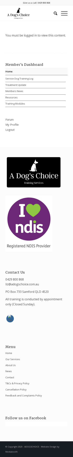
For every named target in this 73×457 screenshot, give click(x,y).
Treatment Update (15, 85)
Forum (9, 119)
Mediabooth (11, 451)
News (8, 371)
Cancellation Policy (16, 389)
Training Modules (15, 103)
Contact (9, 377)
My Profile (12, 124)
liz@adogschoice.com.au (22, 284)
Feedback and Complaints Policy (23, 395)
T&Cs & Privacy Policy (17, 383)
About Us (10, 365)
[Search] (53, 13)
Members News (14, 91)
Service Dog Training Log (19, 78)
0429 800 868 (14, 279)
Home (9, 71)
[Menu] (62, 13)
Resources (11, 97)
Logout (10, 129)
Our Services (12, 359)
